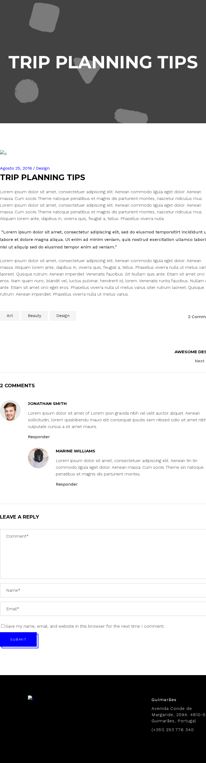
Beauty (34, 315)
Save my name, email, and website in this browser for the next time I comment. (84, 626)
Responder (39, 436)
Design (62, 315)
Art (10, 315)
